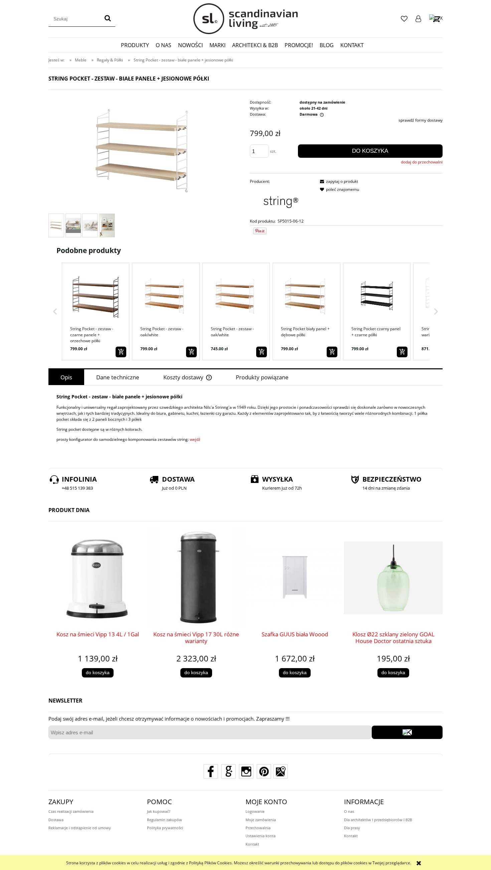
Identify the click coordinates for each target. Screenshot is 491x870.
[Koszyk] (436, 18)
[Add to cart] (121, 352)
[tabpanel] (245, 423)
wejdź (195, 439)
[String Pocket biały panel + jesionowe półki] (56, 225)
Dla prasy (352, 827)
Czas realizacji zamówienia (71, 811)
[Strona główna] (245, 18)
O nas (349, 811)
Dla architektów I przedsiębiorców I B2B (378, 819)
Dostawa (55, 819)
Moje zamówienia (261, 819)
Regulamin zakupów (164, 819)
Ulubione (404, 19)
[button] (55, 311)
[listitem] (95, 311)
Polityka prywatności (165, 827)
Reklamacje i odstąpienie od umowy (79, 827)
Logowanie (418, 19)
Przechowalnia (258, 827)
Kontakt (252, 844)
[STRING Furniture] (279, 201)
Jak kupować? (158, 811)
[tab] (66, 377)
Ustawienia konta (261, 835)
